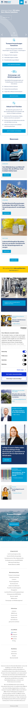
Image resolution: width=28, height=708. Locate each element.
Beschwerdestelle (14, 657)
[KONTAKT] (21, 2)
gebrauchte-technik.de (14, 621)
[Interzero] (6, 2)
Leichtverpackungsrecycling (14, 554)
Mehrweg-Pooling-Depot (14, 562)
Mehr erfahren (14, 96)
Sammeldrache (14, 619)
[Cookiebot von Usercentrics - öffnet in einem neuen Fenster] (20, 328)
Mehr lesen (6, 174)
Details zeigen (20, 369)
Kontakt (14, 655)
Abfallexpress (14, 617)
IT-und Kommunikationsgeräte (14, 587)
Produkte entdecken (18, 477)
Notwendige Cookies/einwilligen (14, 378)
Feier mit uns (6, 17)
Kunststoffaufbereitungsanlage (14, 556)
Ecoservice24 (14, 615)
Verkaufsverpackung (14, 577)
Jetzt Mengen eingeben (14, 64)
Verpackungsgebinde (14, 581)
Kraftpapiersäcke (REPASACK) (14, 594)
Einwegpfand (14, 590)
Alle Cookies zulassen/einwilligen (14, 374)
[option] (14, 18)
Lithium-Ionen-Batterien (14, 585)
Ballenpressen (14, 598)
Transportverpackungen (14, 575)
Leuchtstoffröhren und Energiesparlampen (14, 592)
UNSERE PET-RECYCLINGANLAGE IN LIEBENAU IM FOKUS (12, 303)
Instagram (14, 634)
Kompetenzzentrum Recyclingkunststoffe (14, 558)
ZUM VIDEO (6, 459)
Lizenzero (14, 579)
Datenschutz (14, 653)
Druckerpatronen (14, 583)
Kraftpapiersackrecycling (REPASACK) (14, 560)
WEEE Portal (14, 613)
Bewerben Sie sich (17, 493)
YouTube (15, 638)
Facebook (14, 636)
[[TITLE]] (25, 2)
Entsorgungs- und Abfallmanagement (14, 600)
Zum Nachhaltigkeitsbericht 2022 (19, 400)
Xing (15, 640)
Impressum (14, 651)
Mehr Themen (14, 35)
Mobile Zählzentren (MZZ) (14, 564)
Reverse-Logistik (14, 596)
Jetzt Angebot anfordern (14, 131)
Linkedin (15, 632)
